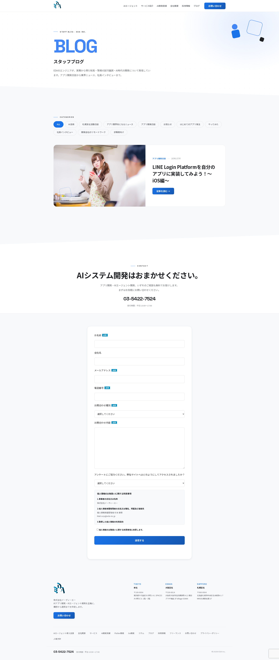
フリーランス (175, 633)
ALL (58, 124)
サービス (93, 633)
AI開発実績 (162, 5)
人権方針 (57, 638)
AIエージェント (131, 5)
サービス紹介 (147, 5)
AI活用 (71, 124)
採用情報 (186, 5)
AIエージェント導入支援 (63, 633)
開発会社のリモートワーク (93, 132)
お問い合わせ (214, 5)
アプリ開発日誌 (148, 124)
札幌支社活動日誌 (90, 124)
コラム (141, 633)
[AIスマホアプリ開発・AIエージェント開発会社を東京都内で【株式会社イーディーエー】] (57, 4)
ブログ (197, 5)
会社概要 (174, 5)
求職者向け (119, 132)
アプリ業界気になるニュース (120, 124)
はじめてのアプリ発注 (190, 124)
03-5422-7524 (63, 652)
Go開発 (131, 633)
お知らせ (168, 124)
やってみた (213, 124)
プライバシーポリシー (209, 633)
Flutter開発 (119, 633)
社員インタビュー (65, 132)
